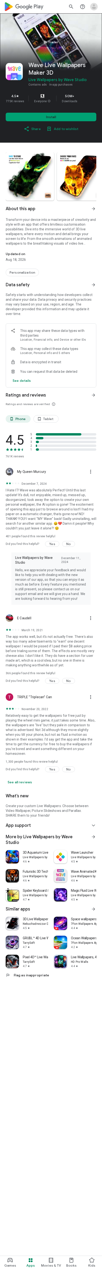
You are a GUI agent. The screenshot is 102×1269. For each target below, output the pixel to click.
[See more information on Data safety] (93, 285)
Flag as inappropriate (27, 975)
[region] (51, 98)
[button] (49, 101)
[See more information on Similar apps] (93, 909)
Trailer (50, 42)
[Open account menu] (94, 6)
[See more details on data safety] (22, 380)
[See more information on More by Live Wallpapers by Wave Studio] (93, 837)
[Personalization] (22, 272)
